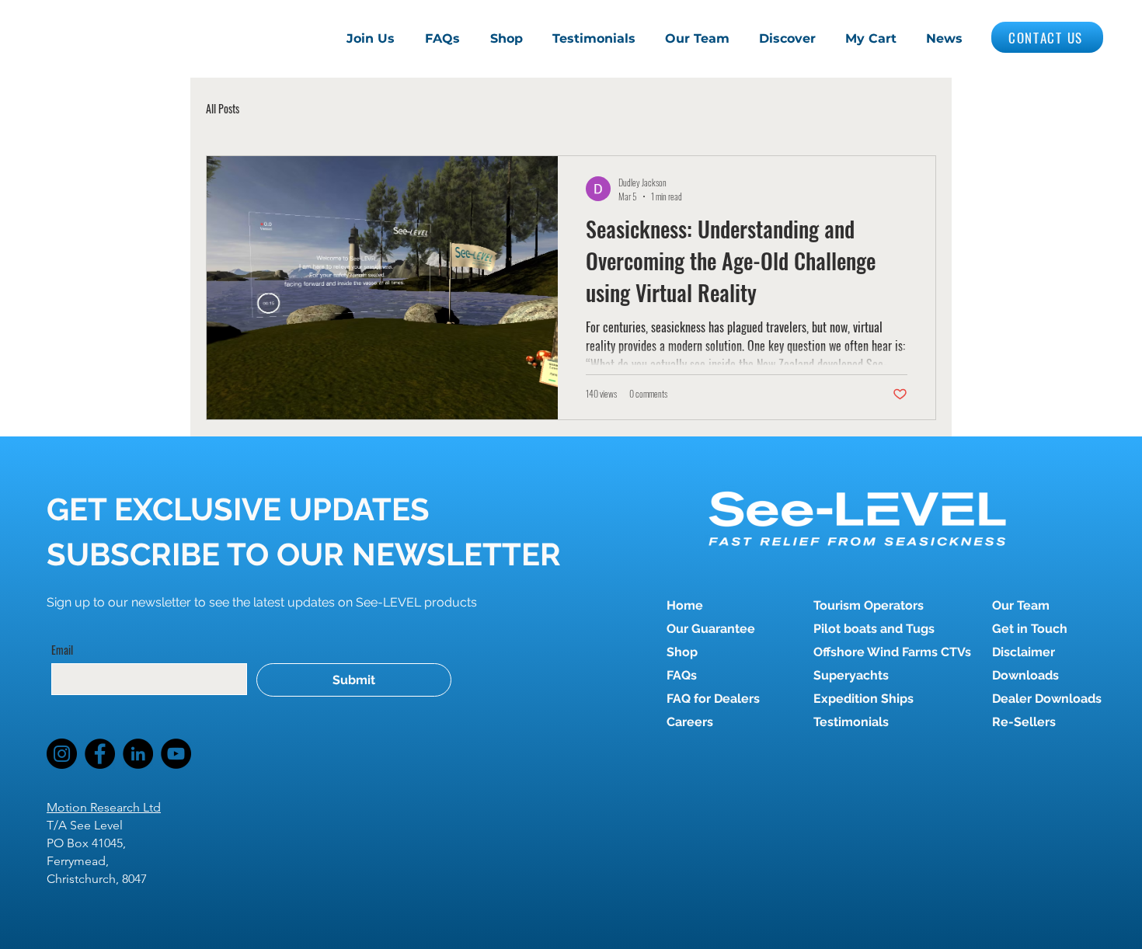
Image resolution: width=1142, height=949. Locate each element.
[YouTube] (176, 754)
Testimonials (851, 721)
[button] (787, 38)
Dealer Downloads (1047, 698)
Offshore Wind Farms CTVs (868, 652)
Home (685, 605)
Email (62, 650)
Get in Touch (1029, 628)
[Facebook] (100, 754)
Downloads (1025, 675)
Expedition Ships (863, 698)
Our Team (1021, 605)
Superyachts (851, 675)
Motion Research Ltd (104, 807)
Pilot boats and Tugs (868, 628)
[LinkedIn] (138, 754)
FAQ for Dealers (713, 698)
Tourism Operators (868, 605)
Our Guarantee (711, 628)
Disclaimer (1023, 652)
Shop (682, 652)
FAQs (682, 675)
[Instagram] (62, 754)
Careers (690, 721)
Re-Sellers (1024, 721)
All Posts (222, 108)
